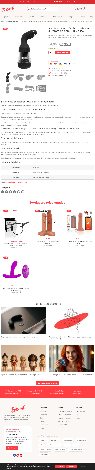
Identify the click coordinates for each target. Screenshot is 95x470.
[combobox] (43, 9)
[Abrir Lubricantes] (24, 17)
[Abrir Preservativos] (63, 17)
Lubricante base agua (54, 445)
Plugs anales (43, 440)
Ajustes (83, 466)
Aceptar (60, 466)
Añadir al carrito (62, 52)
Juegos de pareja (60, 449)
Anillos (42, 445)
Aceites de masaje (45, 449)
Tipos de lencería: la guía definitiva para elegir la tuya (21, 375)
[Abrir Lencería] (47, 17)
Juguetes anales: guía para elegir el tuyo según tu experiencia (20, 338)
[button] (43, 30)
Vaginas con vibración (45, 21)
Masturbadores (81, 440)
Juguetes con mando (75, 449)
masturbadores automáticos (16, 182)
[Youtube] (17, 455)
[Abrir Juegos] (74, 17)
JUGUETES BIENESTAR (12, 21)
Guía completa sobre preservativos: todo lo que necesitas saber (71, 376)
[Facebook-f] (14, 455)
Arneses (67, 445)
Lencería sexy (55, 440)
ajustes (8, 468)
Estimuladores (44, 454)
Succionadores (68, 440)
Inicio (2, 21)
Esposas (76, 445)
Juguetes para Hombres (29, 21)
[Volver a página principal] (8, 9)
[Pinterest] (21, 455)
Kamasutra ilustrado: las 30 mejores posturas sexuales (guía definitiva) (70, 338)
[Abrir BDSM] (35, 17)
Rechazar (72, 466)
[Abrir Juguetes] (10, 17)
